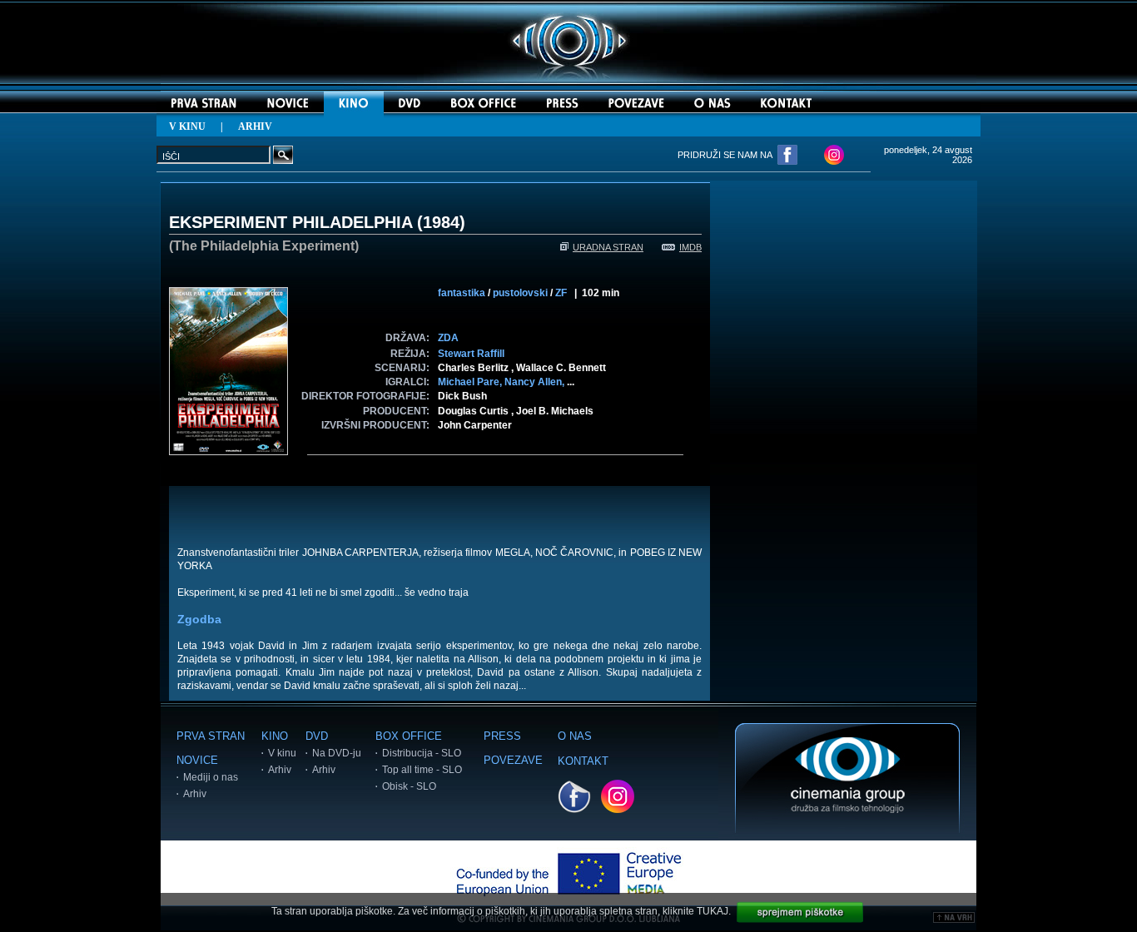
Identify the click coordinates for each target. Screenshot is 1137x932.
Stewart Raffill (471, 353)
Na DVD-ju (336, 753)
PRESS (502, 736)
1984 (441, 222)
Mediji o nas (210, 777)
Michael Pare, (471, 382)
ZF (561, 293)
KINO (274, 736)
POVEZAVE (513, 760)
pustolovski (520, 293)
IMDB (690, 247)
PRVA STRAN (210, 736)
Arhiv (194, 794)
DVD (316, 736)
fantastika (461, 293)
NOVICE (197, 760)
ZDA (448, 338)
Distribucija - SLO (421, 753)
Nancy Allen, (535, 382)
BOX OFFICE (408, 736)
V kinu (282, 753)
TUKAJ (712, 911)
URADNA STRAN (608, 247)
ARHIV (255, 126)
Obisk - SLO (409, 786)
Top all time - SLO (422, 770)
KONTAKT (583, 761)
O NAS (575, 736)
